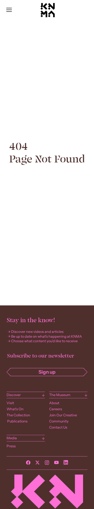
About (54, 403)
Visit (10, 403)
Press (11, 446)
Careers (55, 409)
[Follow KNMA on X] (37, 463)
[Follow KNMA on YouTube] (56, 463)
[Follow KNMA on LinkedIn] (66, 463)
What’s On (15, 409)
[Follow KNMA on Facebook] (28, 463)
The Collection (18, 415)
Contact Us (58, 427)
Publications (17, 421)
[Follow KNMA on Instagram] (47, 463)
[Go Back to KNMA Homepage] (47, 16)
